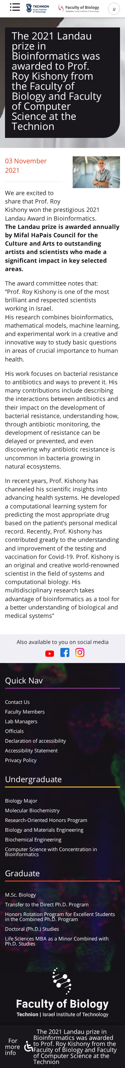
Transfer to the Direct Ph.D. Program (47, 904)
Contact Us (17, 702)
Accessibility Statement (31, 750)
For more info (12, 1047)
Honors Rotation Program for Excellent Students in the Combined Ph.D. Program (60, 916)
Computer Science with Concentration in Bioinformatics (51, 851)
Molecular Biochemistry (32, 810)
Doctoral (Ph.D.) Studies (32, 928)
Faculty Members (25, 711)
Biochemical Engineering (33, 839)
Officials (14, 731)
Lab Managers (21, 721)
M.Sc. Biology (20, 894)
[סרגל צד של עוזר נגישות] (28, 1047)
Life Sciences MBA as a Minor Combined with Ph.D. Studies (57, 941)
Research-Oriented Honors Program (46, 820)
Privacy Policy (21, 760)
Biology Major (21, 800)
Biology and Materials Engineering (44, 829)
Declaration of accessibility (35, 740)
